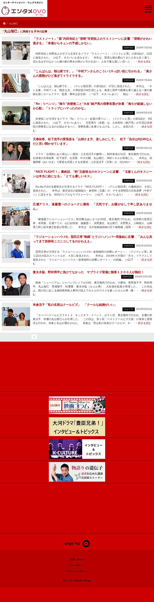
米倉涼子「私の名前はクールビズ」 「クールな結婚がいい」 (75, 304)
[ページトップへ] (77, 546)
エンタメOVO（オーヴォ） (23, 11)
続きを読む (144, 61)
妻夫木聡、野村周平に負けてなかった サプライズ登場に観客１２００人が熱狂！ (88, 272)
